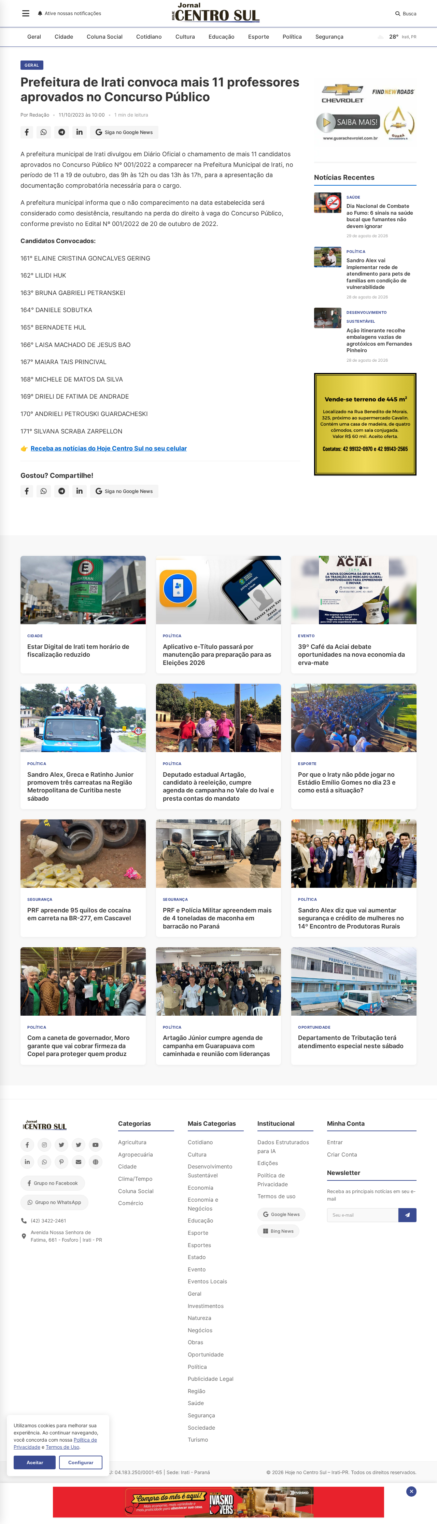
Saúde (196, 1403)
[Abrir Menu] (25, 13)
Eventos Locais (207, 1281)
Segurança (329, 36)
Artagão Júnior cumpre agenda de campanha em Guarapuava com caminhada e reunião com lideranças (216, 1045)
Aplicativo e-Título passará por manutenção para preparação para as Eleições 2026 (217, 654)
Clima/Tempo (135, 1178)
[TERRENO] (365, 473)
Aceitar (35, 1462)
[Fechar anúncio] (411, 1491)
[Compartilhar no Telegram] (61, 132)
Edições (267, 1163)
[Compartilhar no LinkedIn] (79, 132)
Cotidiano (149, 36)
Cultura (185, 36)
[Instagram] (44, 1145)
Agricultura (132, 1142)
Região (197, 1391)
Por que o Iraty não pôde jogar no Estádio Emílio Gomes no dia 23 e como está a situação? (347, 782)
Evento (197, 1269)
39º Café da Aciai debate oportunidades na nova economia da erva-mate (351, 654)
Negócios (200, 1330)
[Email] (78, 1162)
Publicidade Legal (211, 1378)
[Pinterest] (61, 1162)
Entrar (335, 1142)
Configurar (80, 1462)
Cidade (64, 36)
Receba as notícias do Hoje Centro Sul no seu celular (109, 448)
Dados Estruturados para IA (283, 1146)
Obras (195, 1342)
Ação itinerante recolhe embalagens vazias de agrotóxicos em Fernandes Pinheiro (379, 340)
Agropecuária (135, 1154)
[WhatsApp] (44, 1162)
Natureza (199, 1317)
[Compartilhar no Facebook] (26, 132)
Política (292, 36)
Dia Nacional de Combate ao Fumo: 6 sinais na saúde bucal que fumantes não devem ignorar (380, 216)
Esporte (258, 36)
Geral (34, 36)
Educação (222, 36)
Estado (197, 1257)
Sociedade (201, 1427)
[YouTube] (95, 1145)
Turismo (198, 1439)
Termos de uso (276, 1196)
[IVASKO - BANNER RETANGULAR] (218, 1515)
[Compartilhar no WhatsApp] (44, 132)
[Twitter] (61, 1145)
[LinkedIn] (27, 1162)
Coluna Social (105, 36)
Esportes (199, 1245)
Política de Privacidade (272, 1180)
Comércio (130, 1203)
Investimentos (206, 1305)
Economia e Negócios (203, 1204)
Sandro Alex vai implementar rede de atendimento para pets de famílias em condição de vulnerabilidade (378, 273)
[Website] (95, 1162)
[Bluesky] (78, 1145)
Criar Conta (342, 1154)
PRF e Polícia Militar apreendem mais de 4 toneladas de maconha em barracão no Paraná (217, 918)
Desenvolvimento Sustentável (210, 1171)
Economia (200, 1187)
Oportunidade (206, 1354)
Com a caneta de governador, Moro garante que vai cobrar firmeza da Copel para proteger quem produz (78, 1045)
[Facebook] (27, 1145)
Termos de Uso (62, 1447)
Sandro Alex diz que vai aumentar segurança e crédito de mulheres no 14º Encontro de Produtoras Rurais (351, 918)
